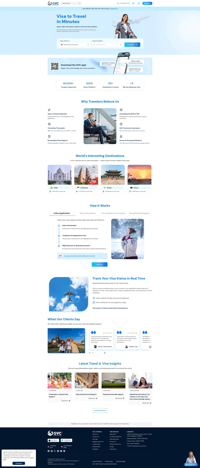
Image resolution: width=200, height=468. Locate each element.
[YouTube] (52, 451)
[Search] (133, 3)
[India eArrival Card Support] (86, 380)
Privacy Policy (109, 461)
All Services (113, 449)
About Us (95, 434)
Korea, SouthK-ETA (115, 444)
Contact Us (114, 9)
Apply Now (99, 264)
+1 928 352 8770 (53, 446)
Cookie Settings (120, 461)
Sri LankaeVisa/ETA (115, 436)
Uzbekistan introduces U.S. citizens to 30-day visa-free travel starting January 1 (140, 396)
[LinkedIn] (58, 451)
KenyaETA (113, 441)
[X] (61, 451)
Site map (95, 439)
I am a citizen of (64, 41)
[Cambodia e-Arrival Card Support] (59, 380)
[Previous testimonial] (89, 353)
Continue (19, 463)
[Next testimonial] (105, 353)
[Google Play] (66, 440)
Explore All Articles (100, 410)
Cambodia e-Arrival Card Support (58, 395)
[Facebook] (49, 451)
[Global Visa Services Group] (53, 3)
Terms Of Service (97, 461)
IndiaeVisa (113, 434)
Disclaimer (95, 449)
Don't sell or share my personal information (104, 464)
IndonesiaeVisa (114, 439)
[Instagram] (64, 451)
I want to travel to (97, 41)
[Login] (138, 3)
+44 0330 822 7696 (67, 446)
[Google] (55, 451)
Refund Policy (96, 446)
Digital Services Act (98, 441)
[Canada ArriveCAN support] (113, 380)
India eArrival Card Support (86, 394)
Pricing (112, 446)
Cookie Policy (96, 444)
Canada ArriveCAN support (113, 394)
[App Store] (53, 440)
